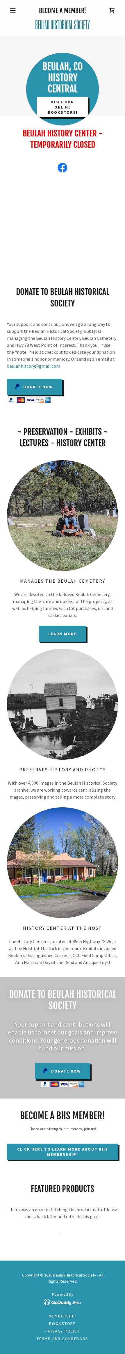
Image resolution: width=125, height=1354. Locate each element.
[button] (15, 10)
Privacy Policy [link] (62, 1331)
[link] (112, 10)
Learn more (62, 633)
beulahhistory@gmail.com (33, 366)
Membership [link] (62, 1316)
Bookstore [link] (62, 1323)
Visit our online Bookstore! (63, 107)
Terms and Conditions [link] (62, 1338)
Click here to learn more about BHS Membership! (62, 1152)
